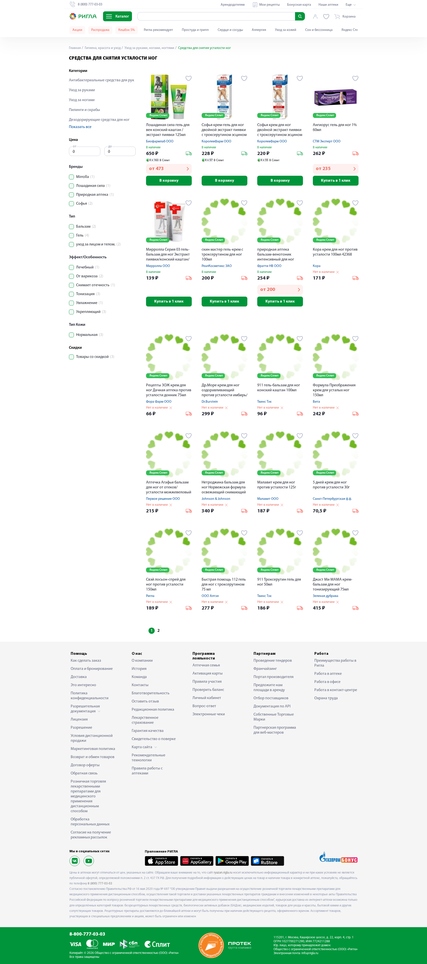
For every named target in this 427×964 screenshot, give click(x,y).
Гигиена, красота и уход (102, 48)
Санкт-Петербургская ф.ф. (332, 499)
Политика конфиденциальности (89, 695)
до (110, 146)
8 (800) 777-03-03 (100, 883)
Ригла (150, 596)
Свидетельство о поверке (154, 739)
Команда (139, 677)
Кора (316, 266)
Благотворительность (151, 693)
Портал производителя (274, 677)
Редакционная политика (153, 710)
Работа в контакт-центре (335, 690)
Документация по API (272, 706)
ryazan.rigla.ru (223, 872)
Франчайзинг (265, 669)
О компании (142, 661)
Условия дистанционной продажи (92, 738)
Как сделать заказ (86, 661)
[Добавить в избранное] (189, 78)
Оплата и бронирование (92, 669)
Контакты (140, 685)
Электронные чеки (208, 714)
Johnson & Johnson (216, 499)
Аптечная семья (206, 665)
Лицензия (79, 720)
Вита (316, 402)
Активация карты (207, 674)
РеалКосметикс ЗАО (217, 266)
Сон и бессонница (319, 30)
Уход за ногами (82, 100)
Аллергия (259, 30)
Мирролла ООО (158, 266)
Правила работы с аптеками (147, 771)
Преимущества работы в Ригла (335, 663)
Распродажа (100, 30)
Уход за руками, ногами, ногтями (149, 48)
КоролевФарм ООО (216, 141)
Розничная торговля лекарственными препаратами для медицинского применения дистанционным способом (88, 796)
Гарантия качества (148, 731)
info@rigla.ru (309, 953)
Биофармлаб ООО (159, 141)
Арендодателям (233, 5)
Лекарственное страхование (145, 720)
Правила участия (207, 682)
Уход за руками (82, 90)
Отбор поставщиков (271, 698)
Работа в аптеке (328, 674)
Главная (75, 48)
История (139, 669)
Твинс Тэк (264, 402)
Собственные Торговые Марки (274, 717)
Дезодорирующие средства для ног (99, 120)
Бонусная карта (299, 5)
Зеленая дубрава (325, 596)
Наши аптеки (328, 5)
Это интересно (83, 685)
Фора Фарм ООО (158, 402)
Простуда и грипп (195, 30)
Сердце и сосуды (230, 30)
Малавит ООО (267, 499)
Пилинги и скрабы (84, 110)
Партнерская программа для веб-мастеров (275, 730)
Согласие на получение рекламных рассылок (91, 835)
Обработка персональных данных (90, 821)
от (74, 146)
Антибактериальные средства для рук (101, 80)
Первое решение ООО (163, 499)
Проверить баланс (208, 690)
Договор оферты (85, 765)
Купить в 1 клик (335, 181)
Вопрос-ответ (204, 706)
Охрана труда (326, 698)
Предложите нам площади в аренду (269, 687)
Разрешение (81, 728)
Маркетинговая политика (93, 749)
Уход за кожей (285, 30)
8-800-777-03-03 (87, 934)
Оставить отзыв (145, 701)
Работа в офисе (327, 682)
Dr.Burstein (210, 402)
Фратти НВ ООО (269, 266)
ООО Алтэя (210, 596)
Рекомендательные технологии (148, 757)
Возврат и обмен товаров (92, 757)
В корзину (168, 181)
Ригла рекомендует (158, 30)
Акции (77, 30)
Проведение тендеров (273, 661)
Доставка (79, 677)
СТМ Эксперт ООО (327, 141)
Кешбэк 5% (126, 30)
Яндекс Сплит (352, 30)
